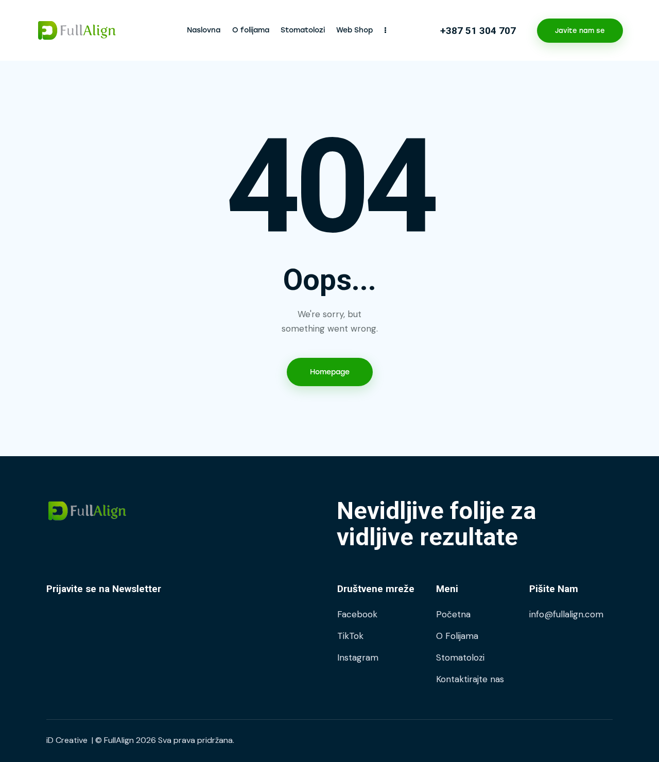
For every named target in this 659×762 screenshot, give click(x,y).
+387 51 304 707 (478, 31)
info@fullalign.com (566, 614)
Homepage (330, 372)
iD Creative (67, 740)
